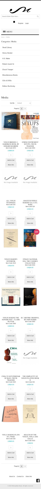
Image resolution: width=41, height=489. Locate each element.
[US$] (14, 22)
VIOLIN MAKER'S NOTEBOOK (10, 260)
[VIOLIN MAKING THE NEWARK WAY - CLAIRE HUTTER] (11, 297)
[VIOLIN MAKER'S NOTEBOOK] (11, 238)
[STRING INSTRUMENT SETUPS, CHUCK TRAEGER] (30, 125)
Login (27, 23)
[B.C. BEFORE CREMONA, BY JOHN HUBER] (30, 297)
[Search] (38, 16)
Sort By (12, 103)
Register (20, 23)
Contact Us (20, 476)
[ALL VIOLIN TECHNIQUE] (11, 180)
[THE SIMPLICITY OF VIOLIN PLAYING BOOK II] (30, 355)
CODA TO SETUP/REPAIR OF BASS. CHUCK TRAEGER (11, 378)
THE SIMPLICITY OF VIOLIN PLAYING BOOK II (30, 378)
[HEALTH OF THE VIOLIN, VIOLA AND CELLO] (30, 414)
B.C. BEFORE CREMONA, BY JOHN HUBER (30, 319)
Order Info (29, 476)
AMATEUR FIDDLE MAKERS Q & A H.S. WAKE (30, 203)
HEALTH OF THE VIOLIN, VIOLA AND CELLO (30, 437)
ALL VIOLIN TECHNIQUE (10, 202)
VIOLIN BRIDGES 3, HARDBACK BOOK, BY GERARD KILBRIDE (11, 144)
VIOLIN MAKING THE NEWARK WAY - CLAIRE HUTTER (11, 320)
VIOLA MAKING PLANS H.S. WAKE (11, 436)
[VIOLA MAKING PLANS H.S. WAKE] (11, 414)
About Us (12, 476)
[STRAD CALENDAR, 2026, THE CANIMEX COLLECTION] (30, 238)
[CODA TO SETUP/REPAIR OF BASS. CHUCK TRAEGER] (11, 355)
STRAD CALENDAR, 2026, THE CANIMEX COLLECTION (30, 261)
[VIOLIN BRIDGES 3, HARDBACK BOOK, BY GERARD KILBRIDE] (11, 121)
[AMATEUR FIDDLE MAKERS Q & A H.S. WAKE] (30, 180)
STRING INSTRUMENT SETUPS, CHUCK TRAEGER (30, 144)
